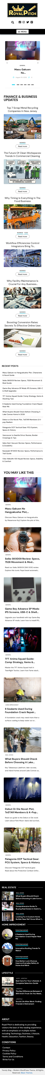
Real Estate (9, 755)
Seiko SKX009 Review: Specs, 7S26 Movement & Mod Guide (22, 560)
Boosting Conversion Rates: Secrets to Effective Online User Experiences (22, 324)
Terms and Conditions (12, 1056)
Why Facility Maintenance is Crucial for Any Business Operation (22, 282)
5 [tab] (29, 84)
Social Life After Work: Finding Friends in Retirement (28, 1002)
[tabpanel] (22, 63)
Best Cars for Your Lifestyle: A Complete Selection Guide (28, 982)
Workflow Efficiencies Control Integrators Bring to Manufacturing (22, 245)
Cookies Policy (9, 1053)
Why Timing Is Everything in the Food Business (22, 199)
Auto (18, 978)
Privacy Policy (9, 1050)
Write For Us (8, 1059)
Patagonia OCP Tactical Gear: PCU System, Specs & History (22, 861)
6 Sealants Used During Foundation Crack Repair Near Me (19, 710)
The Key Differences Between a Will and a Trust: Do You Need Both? (29, 992)
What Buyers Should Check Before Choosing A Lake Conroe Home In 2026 (21, 760)
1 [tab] (13, 84)
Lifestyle (24, 978)
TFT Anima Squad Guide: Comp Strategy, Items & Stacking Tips (19, 660)
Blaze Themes (26, 1073)
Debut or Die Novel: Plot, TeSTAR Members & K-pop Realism (20, 810)
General (22, 65)
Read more (22, 146)
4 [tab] (25, 84)
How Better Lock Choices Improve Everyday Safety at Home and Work (27, 963)
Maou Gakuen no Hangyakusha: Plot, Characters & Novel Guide (22, 71)
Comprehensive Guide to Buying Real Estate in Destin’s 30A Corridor (28, 907)
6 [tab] (32, 84)
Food (26, 233)
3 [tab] (21, 84)
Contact (6, 1047)
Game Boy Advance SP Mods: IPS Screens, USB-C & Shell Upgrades (22, 610)
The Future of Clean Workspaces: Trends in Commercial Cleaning (22, 154)
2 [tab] (18, 84)
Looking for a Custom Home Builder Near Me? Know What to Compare (29, 918)
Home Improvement (11, 705)
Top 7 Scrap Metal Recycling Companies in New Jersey (22, 109)
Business (23, 142)
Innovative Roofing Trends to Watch (28, 949)
